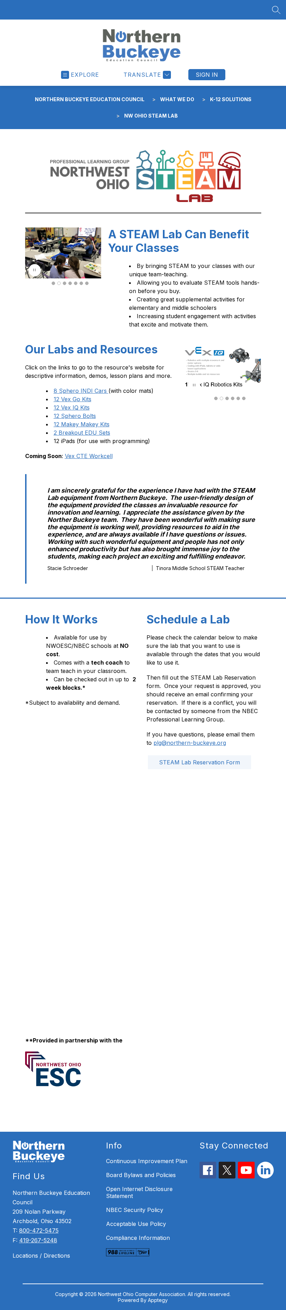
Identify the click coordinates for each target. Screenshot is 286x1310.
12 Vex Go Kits (72, 399)
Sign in (207, 74)
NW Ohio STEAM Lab (151, 116)
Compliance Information (138, 1237)
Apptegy (158, 1300)
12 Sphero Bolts (75, 415)
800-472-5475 (39, 1230)
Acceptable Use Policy (136, 1223)
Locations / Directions (41, 1255)
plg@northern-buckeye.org (189, 742)
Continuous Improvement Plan (146, 1161)
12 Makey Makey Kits (82, 424)
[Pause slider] (35, 270)
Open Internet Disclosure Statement (139, 1192)
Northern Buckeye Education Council (89, 99)
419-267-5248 (38, 1240)
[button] (53, 283)
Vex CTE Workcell (89, 455)
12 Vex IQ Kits (72, 407)
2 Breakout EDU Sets (82, 432)
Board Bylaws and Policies (141, 1174)
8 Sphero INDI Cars (81, 390)
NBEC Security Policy (134, 1209)
